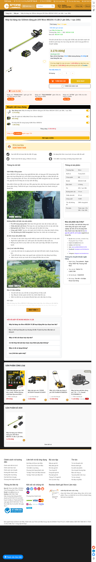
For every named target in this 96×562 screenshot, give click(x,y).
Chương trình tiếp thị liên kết (12, 479)
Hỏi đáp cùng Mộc (76, 479)
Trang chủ (8, 13)
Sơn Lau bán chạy (54, 479)
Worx (58, 32)
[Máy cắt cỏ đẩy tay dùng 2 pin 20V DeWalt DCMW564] (37, 380)
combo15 (19, 133)
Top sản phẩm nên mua (78, 475)
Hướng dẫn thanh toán (10, 472)
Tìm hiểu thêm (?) (55, 70)
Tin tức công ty (75, 477)
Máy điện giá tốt (53, 465)
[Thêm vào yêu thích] (44, 61)
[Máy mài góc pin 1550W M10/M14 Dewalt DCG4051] (15, 380)
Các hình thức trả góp (10, 477)
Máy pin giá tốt (53, 463)
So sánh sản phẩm (76, 468)
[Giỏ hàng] (94, 2)
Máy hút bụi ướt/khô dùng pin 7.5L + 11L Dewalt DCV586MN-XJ (58, 392)
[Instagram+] (35, 488)
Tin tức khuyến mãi (77, 463)
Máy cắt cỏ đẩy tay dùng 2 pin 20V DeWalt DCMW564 (36, 391)
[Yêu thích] (94, 6)
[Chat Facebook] (93, 554)
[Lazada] (27, 492)
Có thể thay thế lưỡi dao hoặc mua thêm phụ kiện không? (29, 343)
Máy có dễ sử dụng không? (18, 348)
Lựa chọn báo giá (12, 396)
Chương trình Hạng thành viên (35, 470)
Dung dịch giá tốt (54, 472)
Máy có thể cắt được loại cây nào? (21, 338)
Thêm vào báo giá (71, 86)
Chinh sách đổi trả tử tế (10, 465)
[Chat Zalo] (93, 551)
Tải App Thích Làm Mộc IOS (34, 475)
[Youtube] (38, 488)
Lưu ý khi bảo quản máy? (17, 353)
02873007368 (88, 1)
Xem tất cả (48, 444)
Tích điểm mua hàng (32, 468)
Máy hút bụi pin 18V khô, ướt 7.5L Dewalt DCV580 (79, 391)
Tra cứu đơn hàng (74, 1)
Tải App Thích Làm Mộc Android (35, 472)
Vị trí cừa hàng (60, 1)
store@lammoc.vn (77, 243)
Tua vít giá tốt (53, 470)
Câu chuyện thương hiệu (78, 470)
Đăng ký (87, 6)
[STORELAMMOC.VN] (12, 6)
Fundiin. (85, 65)
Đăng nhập (79, 6)
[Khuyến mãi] (94, 10)
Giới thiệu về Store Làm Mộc (34, 463)
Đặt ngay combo (48, 138)
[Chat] (93, 547)
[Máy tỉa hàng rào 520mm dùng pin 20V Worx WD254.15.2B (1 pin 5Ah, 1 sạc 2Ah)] (15, 422)
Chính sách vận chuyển (10, 470)
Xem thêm (33, 310)
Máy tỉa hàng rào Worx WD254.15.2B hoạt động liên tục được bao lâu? (33, 324)
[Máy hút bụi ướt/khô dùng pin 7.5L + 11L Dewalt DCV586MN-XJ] (59, 380)
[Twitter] (31, 488)
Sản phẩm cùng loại (15, 365)
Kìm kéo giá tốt (53, 468)
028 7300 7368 (13, 494)
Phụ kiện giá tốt (53, 475)
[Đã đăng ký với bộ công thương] (13, 510)
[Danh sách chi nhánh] (93, 558)
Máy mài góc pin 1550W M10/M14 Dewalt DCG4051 (15, 391)
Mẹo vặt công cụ (76, 472)
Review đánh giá (76, 465)
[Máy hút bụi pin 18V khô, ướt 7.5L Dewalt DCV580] (80, 380)
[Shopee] (42, 488)
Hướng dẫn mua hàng (10, 475)
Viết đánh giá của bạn (56, 28)
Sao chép (11, 99)
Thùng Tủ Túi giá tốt (55, 477)
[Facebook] (27, 488)
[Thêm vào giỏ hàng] (24, 400)
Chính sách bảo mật (10, 468)
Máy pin (16, 13)
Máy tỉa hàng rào (57, 30)
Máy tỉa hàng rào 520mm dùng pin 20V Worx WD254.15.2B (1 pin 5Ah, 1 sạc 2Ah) (15, 435)
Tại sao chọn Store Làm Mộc (34, 465)
